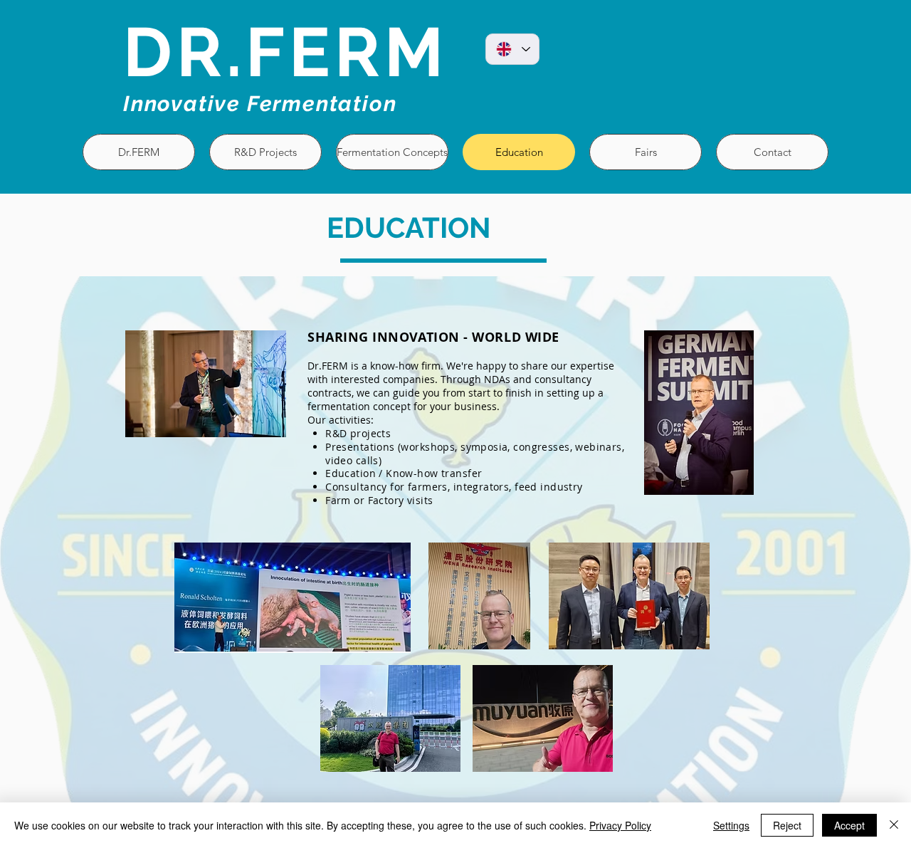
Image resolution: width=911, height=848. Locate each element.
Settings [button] (731, 825)
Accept (849, 825)
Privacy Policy (620, 825)
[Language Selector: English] (512, 49)
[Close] (893, 825)
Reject (787, 825)
